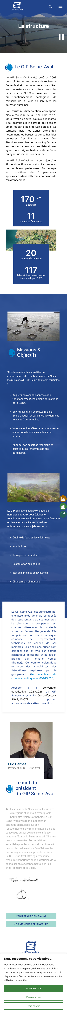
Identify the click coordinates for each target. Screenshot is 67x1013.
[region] (33, 983)
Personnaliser (33, 997)
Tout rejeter (33, 1006)
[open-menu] (59, 6)
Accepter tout (33, 988)
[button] (50, 6)
